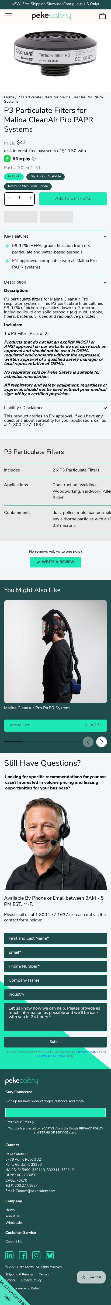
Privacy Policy (88, 1052)
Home (9, 97)
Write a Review (61, 564)
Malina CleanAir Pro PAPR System (37, 708)
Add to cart (73, 198)
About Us (12, 1216)
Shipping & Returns (19, 1274)
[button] (20, 217)
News (10, 1210)
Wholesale (13, 1223)
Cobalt (35, 1288)
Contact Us (13, 1242)
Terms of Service (51, 1056)
